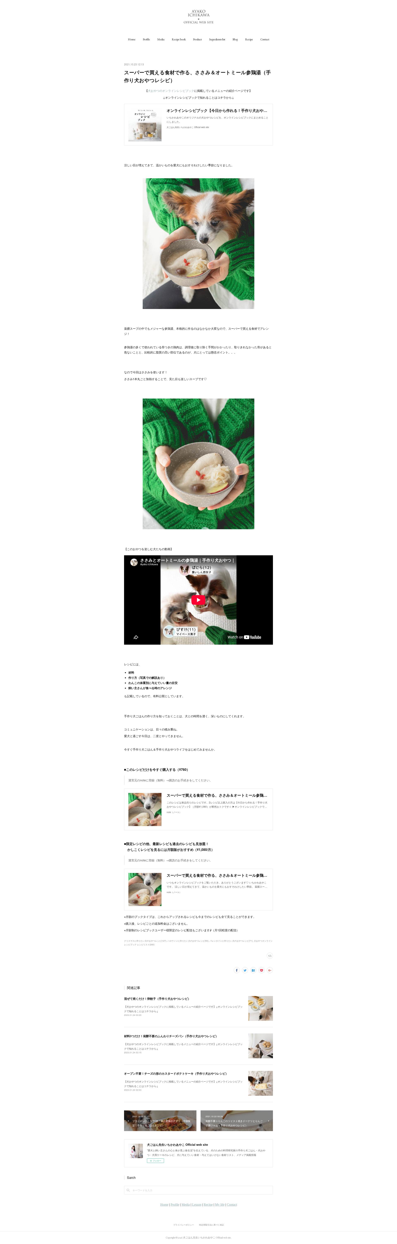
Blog (235, 39)
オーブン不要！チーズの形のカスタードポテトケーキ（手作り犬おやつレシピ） (176, 1073)
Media (160, 39)
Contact (264, 39)
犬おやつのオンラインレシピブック (171, 91)
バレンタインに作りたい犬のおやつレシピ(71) (231, 940)
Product (197, 39)
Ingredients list (217, 39)
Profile (146, 39)
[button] (131, 39)
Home (131, 39)
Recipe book (179, 39)
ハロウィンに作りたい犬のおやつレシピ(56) (187, 940)
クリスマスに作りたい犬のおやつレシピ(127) (145, 940)
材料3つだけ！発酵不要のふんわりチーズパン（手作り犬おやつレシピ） (171, 1036)
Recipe (249, 39)
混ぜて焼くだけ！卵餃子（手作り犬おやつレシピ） (157, 998)
